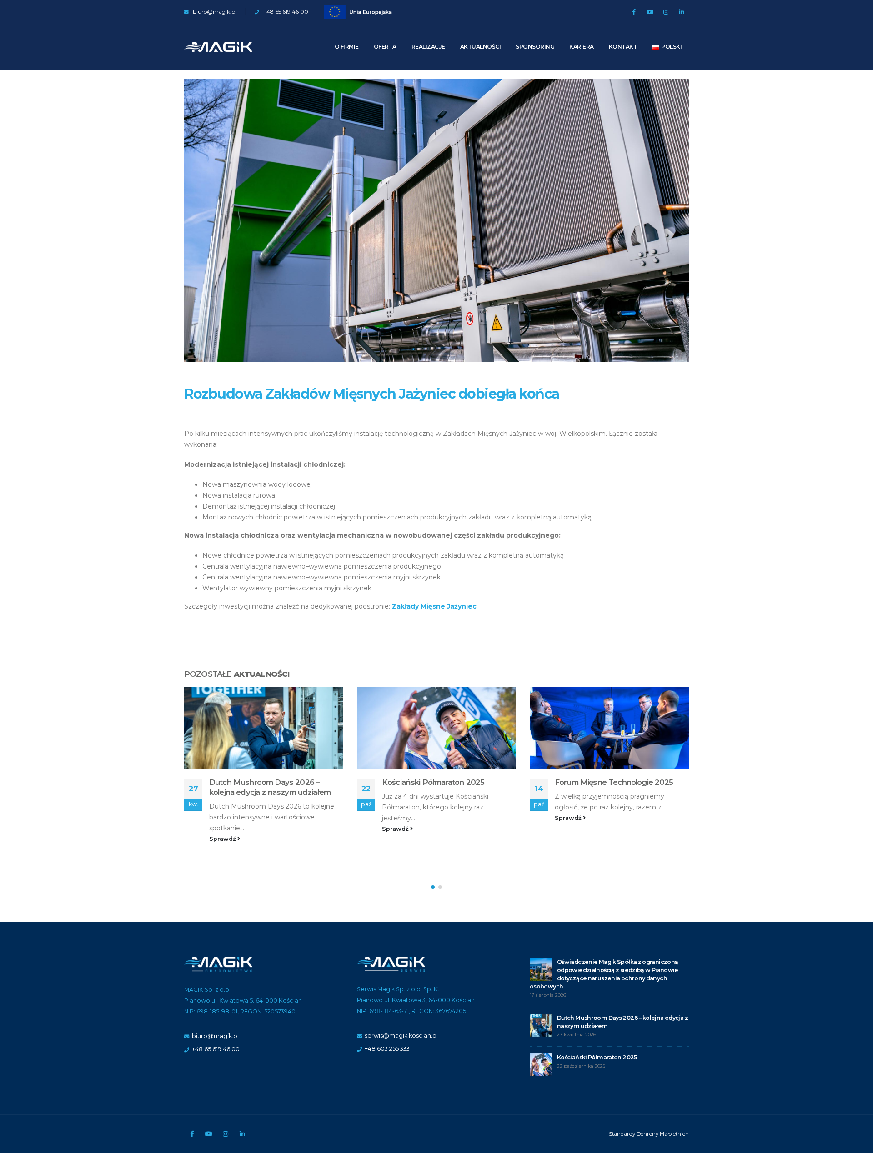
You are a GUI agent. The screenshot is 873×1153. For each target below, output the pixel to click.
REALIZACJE (428, 46)
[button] (432, 887)
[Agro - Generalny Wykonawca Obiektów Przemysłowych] (218, 47)
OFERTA (385, 46)
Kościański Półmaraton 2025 (433, 782)
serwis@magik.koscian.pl (401, 1035)
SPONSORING (535, 46)
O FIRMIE (347, 46)
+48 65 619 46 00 (285, 11)
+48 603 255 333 (387, 1048)
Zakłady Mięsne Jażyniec (434, 606)
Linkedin (242, 1134)
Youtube (209, 1134)
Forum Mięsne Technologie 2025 (614, 782)
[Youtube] (650, 12)
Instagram (225, 1134)
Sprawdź (223, 838)
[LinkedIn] (681, 12)
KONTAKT (623, 46)
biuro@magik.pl (213, 11)
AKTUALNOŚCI (480, 46)
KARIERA (581, 46)
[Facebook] (634, 12)
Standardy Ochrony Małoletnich (649, 1134)
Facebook (192, 1134)
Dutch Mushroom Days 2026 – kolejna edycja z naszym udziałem (270, 787)
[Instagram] (665, 12)
